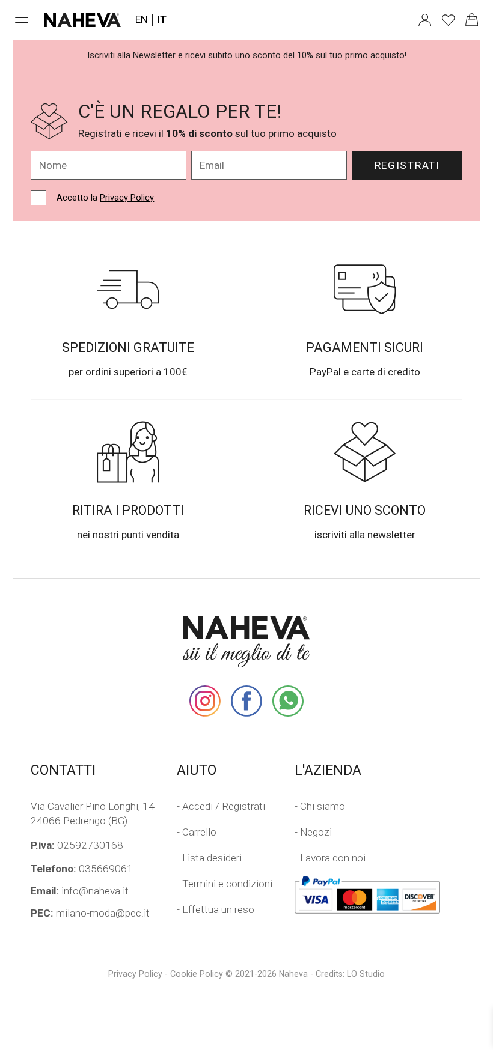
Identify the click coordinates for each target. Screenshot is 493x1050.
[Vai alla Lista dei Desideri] (448, 20)
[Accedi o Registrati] (424, 20)
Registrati (407, 165)
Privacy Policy (127, 197)
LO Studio (366, 974)
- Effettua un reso (215, 909)
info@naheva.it (80, 891)
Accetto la (105, 197)
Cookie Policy (196, 974)
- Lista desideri (209, 858)
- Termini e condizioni (224, 884)
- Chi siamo (320, 806)
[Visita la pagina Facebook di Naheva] (246, 701)
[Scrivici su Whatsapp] (288, 701)
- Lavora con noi (330, 858)
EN (141, 19)
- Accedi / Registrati (221, 806)
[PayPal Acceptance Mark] (367, 895)
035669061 (82, 869)
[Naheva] (82, 20)
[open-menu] (22, 20)
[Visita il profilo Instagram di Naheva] (205, 701)
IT (162, 19)
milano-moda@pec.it (90, 913)
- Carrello (196, 832)
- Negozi (313, 832)
